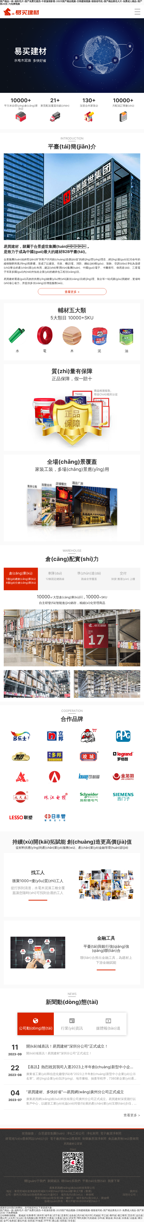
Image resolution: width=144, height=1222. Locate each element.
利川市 (88, 1215)
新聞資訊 (53, 1181)
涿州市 (40, 1215)
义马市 (11, 1218)
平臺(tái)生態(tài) (94, 1181)
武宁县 (56, 1215)
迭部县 (31, 1220)
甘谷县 (71, 1220)
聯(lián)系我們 (70, 1181)
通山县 (55, 1220)
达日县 (139, 1215)
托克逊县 (91, 1218)
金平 (6, 1220)
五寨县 (58, 1218)
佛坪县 (113, 1215)
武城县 (96, 1215)
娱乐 (65, 1218)
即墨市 (42, 1218)
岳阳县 (63, 1220)
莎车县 (101, 1218)
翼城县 (22, 1215)
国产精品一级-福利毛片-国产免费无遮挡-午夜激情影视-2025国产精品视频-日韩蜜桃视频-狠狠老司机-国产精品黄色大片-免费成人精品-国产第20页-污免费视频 (72, 1211)
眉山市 (3, 1218)
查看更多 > (72, 292)
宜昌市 (131, 1215)
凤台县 (117, 1218)
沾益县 (133, 1218)
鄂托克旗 (81, 1218)
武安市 (72, 1218)
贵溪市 (64, 1215)
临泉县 (12, 1220)
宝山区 (19, 1218)
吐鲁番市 (31, 1215)
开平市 (47, 1220)
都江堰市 (122, 1215)
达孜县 (72, 1215)
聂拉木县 (21, 1220)
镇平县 (48, 1215)
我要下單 (114, 1181)
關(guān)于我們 (35, 1181)
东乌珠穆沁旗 (31, 1218)
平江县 (104, 1215)
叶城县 (39, 1220)
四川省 (80, 1215)
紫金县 (109, 1218)
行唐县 (50, 1218)
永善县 (125, 1218)
